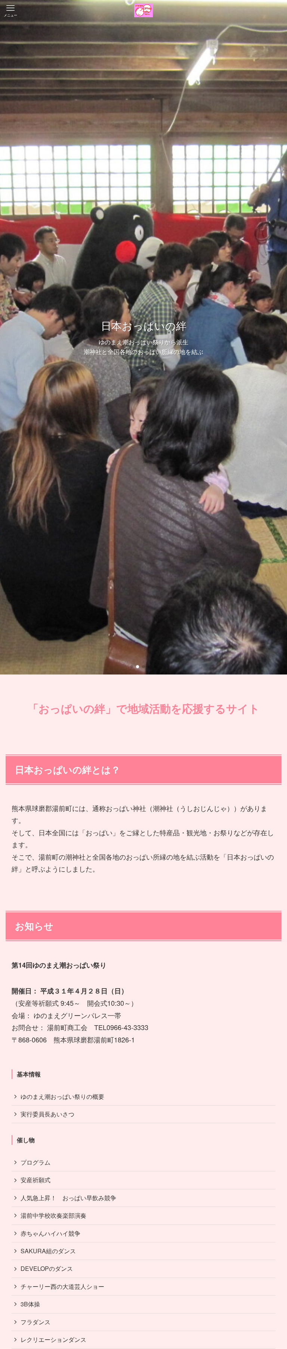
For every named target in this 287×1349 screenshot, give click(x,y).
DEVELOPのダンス (47, 1268)
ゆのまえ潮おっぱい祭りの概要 (62, 1096)
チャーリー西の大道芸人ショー (62, 1286)
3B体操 (30, 1304)
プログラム (35, 1162)
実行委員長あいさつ (47, 1114)
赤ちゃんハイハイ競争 (50, 1233)
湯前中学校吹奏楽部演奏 (53, 1215)
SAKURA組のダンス (48, 1251)
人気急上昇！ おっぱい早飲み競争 (68, 1197)
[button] (131, 666)
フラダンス (35, 1322)
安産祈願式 (35, 1180)
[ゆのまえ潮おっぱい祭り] (143, 10)
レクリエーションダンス (53, 1339)
